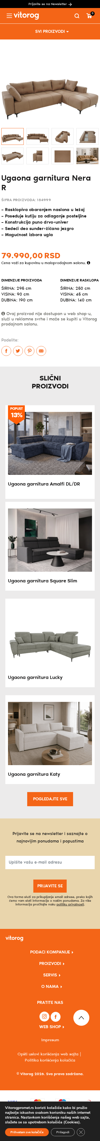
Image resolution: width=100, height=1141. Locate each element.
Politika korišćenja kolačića (50, 1060)
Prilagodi (62, 1132)
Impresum (50, 1040)
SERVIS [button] (50, 975)
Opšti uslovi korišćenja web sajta (48, 1054)
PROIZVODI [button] (50, 963)
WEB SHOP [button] (50, 1027)
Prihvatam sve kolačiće (26, 1132)
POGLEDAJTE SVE (50, 799)
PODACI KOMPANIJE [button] (50, 952)
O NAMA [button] (50, 986)
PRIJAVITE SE (50, 886)
